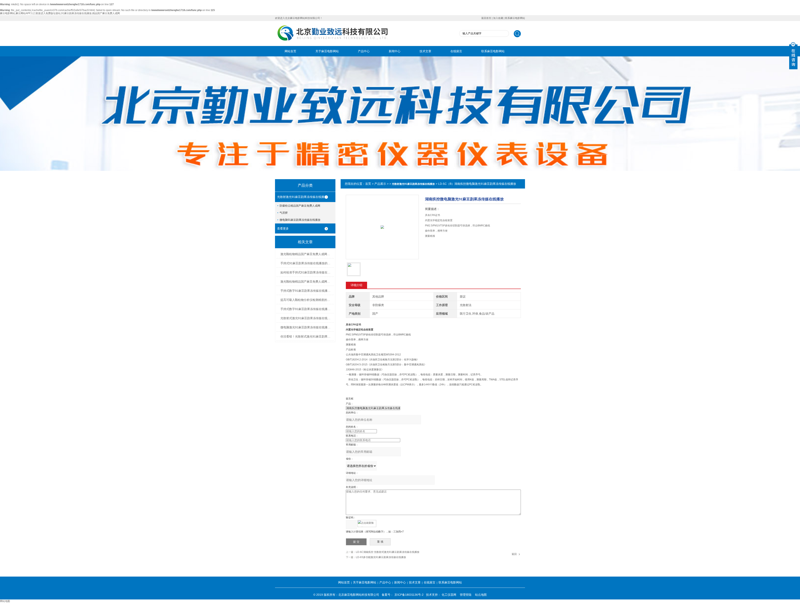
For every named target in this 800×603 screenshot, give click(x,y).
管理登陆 (465, 594)
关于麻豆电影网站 (327, 51)
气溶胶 (284, 212)
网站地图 (5, 601)
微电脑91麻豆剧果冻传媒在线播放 (300, 219)
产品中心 (364, 51)
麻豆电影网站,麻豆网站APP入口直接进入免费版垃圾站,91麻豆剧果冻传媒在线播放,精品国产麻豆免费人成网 (60, 13)
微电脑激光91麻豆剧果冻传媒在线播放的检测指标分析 (306, 327)
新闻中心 (394, 51)
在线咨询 (435, 247)
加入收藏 (498, 18)
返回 (514, 554)
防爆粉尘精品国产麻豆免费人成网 (300, 205)
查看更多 (283, 228)
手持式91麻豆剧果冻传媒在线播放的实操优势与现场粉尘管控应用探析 (306, 263)
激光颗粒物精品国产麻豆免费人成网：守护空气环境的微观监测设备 (306, 254)
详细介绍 (356, 285)
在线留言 (456, 51)
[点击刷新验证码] (367, 523)
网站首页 (290, 51)
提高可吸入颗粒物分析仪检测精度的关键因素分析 (306, 300)
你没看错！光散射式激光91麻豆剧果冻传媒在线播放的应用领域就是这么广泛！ (306, 336)
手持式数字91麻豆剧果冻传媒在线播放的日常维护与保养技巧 (306, 290)
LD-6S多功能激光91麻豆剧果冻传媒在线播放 (381, 557)
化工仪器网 (449, 594)
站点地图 (481, 594)
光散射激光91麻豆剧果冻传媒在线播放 (302, 197)
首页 (368, 183)
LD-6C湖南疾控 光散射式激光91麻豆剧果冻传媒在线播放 (387, 552)
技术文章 (425, 51)
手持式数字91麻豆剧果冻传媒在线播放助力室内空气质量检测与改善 (306, 309)
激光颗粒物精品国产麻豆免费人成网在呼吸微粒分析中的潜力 (306, 281)
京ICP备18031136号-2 (409, 594)
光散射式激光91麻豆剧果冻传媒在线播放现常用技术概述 (306, 318)
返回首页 (486, 18)
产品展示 (380, 183)
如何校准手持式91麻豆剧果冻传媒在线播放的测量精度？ (306, 272)
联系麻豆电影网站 (515, 18)
